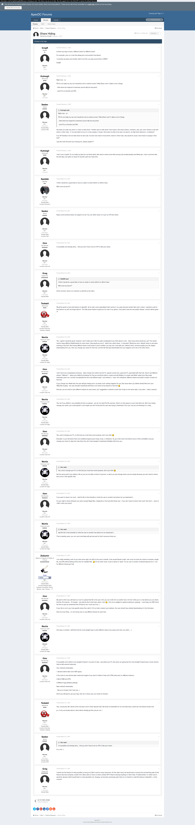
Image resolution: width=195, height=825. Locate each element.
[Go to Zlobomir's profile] (44, 568)
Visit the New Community (13, 8)
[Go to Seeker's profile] (44, 115)
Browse (45, 20)
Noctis (45, 337)
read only (91, 4)
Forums (35, 24)
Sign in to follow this (142, 33)
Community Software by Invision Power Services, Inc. (97, 822)
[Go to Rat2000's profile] (44, 190)
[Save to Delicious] (47, 809)
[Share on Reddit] (50, 809)
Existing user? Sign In (156, 13)
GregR (49, 36)
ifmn (45, 243)
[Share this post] (158, 48)
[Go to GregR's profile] (36, 34)
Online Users (51, 24)
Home (36, 20)
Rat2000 (45, 179)
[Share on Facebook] (37, 809)
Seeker (45, 104)
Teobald (45, 303)
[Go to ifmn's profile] (44, 254)
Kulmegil (45, 76)
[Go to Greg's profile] (44, 284)
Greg (44, 273)
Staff (42, 24)
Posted (63, 48)
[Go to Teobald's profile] (44, 314)
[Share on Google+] (41, 809)
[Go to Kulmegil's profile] (44, 87)
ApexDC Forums (41, 14)
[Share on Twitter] (34, 809)
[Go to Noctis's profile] (44, 348)
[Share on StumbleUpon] (54, 809)
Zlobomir (44, 555)
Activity (56, 20)
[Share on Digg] (44, 809)
